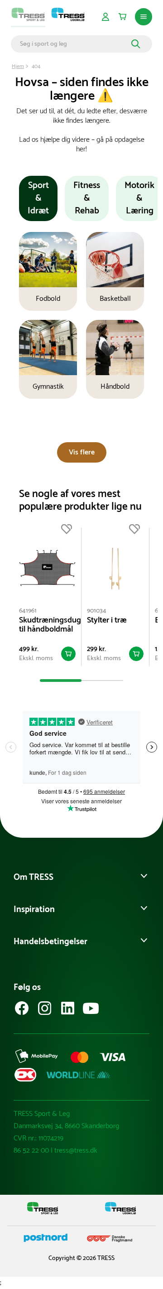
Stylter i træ (107, 620)
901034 (96, 611)
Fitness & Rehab (86, 198)
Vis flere (82, 452)
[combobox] (74, 44)
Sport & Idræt (38, 198)
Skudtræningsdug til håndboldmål (47, 625)
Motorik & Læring (139, 198)
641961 (28, 611)
